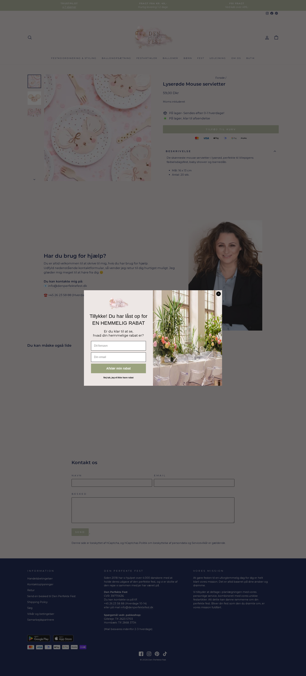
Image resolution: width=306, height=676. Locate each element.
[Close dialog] (218, 294)
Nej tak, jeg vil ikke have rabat (118, 377)
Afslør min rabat (118, 368)
